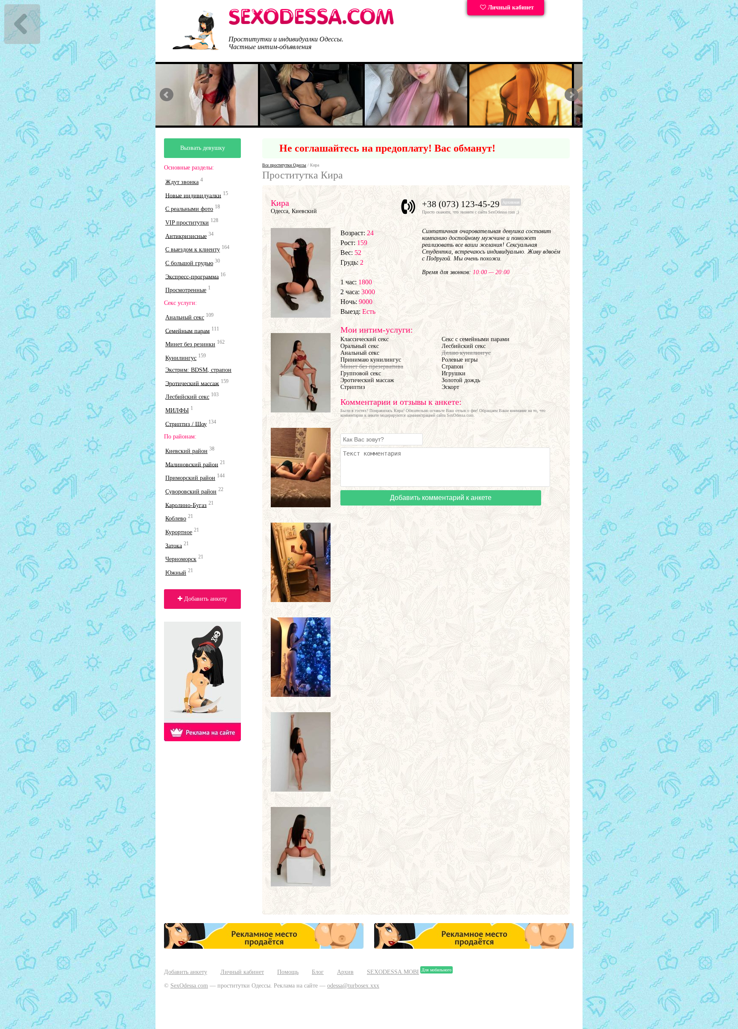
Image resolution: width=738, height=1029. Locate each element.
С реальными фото (189, 209)
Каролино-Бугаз (186, 505)
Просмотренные (185, 290)
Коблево (175, 518)
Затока (173, 545)
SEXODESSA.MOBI (393, 972)
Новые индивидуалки (193, 195)
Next (571, 95)
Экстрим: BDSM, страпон (198, 370)
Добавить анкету (204, 599)
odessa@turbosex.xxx (353, 985)
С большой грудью (189, 263)
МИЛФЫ (177, 410)
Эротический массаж (192, 383)
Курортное (178, 532)
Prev (166, 95)
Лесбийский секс (187, 397)
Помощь (288, 972)
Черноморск (180, 559)
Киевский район (186, 451)
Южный (175, 573)
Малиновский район (191, 464)
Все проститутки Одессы (284, 165)
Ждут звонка (182, 182)
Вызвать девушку (202, 148)
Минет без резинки (190, 344)
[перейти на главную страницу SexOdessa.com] (311, 23)
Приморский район (190, 478)
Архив (345, 972)
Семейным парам (187, 330)
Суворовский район (191, 491)
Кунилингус (180, 358)
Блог (318, 972)
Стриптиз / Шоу (186, 424)
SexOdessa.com (189, 985)
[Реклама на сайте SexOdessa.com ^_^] (264, 947)
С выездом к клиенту (192, 249)
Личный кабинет (510, 7)
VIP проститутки (187, 222)
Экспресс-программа (192, 276)
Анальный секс (184, 317)
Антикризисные (186, 236)
